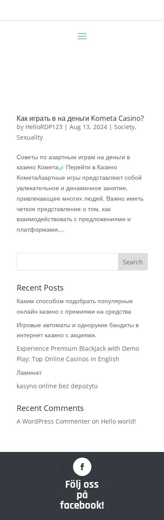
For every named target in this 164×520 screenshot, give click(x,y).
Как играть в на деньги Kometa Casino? (80, 118)
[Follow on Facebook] (82, 467)
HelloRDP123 (44, 127)
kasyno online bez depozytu (57, 386)
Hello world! (118, 421)
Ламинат (29, 372)
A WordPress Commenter (53, 421)
